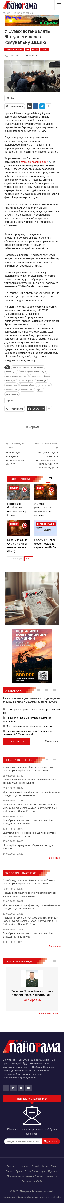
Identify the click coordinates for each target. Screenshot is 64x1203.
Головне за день (14, 50)
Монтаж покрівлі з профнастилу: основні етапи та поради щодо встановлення (31, 794)
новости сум (44, 385)
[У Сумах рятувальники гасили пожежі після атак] (45, 492)
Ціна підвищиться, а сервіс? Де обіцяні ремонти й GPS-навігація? (27, 733)
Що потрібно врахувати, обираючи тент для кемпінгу (28, 847)
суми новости (12, 394)
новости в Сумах (28, 385)
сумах (39, 390)
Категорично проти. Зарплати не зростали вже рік (32, 711)
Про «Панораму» (35, 1171)
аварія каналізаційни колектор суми (28, 367)
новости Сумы (27, 390)
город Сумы (11, 372)
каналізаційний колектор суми (33, 372)
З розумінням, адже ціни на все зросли (29, 726)
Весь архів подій (48, 1013)
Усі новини (55, 857)
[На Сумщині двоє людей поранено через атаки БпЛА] (45, 528)
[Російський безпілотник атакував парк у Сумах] (18, 492)
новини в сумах (26, 381)
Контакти (52, 1176)
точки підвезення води (34, 161)
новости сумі (11, 390)
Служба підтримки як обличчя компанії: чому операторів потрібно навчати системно (29, 769)
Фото (45, 1166)
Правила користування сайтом (25, 1176)
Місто (35, 50)
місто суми (10, 381)
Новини (44, 50)
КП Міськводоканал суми (16, 376)
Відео (40, 488)
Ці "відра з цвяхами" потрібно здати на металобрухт (27, 719)
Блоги (9, 1171)
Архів (19, 1171)
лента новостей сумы (40, 376)
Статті (35, 1166)
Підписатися (50, 1141)
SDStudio (56, 1197)
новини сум (41, 381)
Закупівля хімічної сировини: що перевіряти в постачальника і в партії (29, 834)
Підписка (53, 1171)
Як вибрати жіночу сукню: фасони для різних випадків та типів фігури (29, 822)
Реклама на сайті (32, 1181)
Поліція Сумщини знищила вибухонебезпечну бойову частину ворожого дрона (46, 460)
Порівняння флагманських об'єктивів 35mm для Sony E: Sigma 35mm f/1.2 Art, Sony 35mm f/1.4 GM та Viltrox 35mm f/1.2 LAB (30, 807)
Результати (52, 741)
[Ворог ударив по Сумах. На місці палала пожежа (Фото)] (18, 528)
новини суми (11, 385)
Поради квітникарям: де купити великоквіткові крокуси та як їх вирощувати (29, 781)
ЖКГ (27, 50)
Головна (12, 1166)
